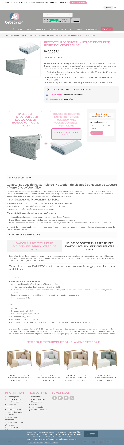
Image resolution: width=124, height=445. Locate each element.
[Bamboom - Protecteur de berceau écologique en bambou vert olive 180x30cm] (25, 144)
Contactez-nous (14, 399)
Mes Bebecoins (37, 407)
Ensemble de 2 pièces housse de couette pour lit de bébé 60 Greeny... (47, 377)
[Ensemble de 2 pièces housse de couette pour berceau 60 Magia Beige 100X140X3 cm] (76, 360)
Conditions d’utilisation (10, 406)
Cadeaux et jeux (92, 29)
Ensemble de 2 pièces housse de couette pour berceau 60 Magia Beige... (76, 377)
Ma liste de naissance (39, 410)
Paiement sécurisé (15, 409)
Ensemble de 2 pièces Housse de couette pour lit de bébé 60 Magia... (105, 377)
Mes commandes (38, 399)
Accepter (91, 434)
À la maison (53, 29)
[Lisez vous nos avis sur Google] (101, 115)
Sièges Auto (40, 29)
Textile (79, 29)
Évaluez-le (97, 133)
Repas (63, 29)
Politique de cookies (16, 422)
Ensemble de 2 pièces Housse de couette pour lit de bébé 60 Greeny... (19, 377)
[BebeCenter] (14, 18)
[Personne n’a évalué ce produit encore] (111, 126)
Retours (11, 415)
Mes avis (34, 404)
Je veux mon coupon (78, 2)
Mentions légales (14, 402)
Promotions (106, 29)
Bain (71, 29)
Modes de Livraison (15, 412)
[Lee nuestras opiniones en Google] (56, 20)
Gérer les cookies (51, 443)
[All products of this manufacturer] (51, 52)
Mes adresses (36, 402)
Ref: (45, 58)
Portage (29, 29)
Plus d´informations (35, 443)
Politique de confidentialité (11, 418)
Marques (76, 20)
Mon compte (36, 397)
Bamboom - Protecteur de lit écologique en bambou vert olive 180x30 (25, 119)
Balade (19, 29)
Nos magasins (13, 397)
